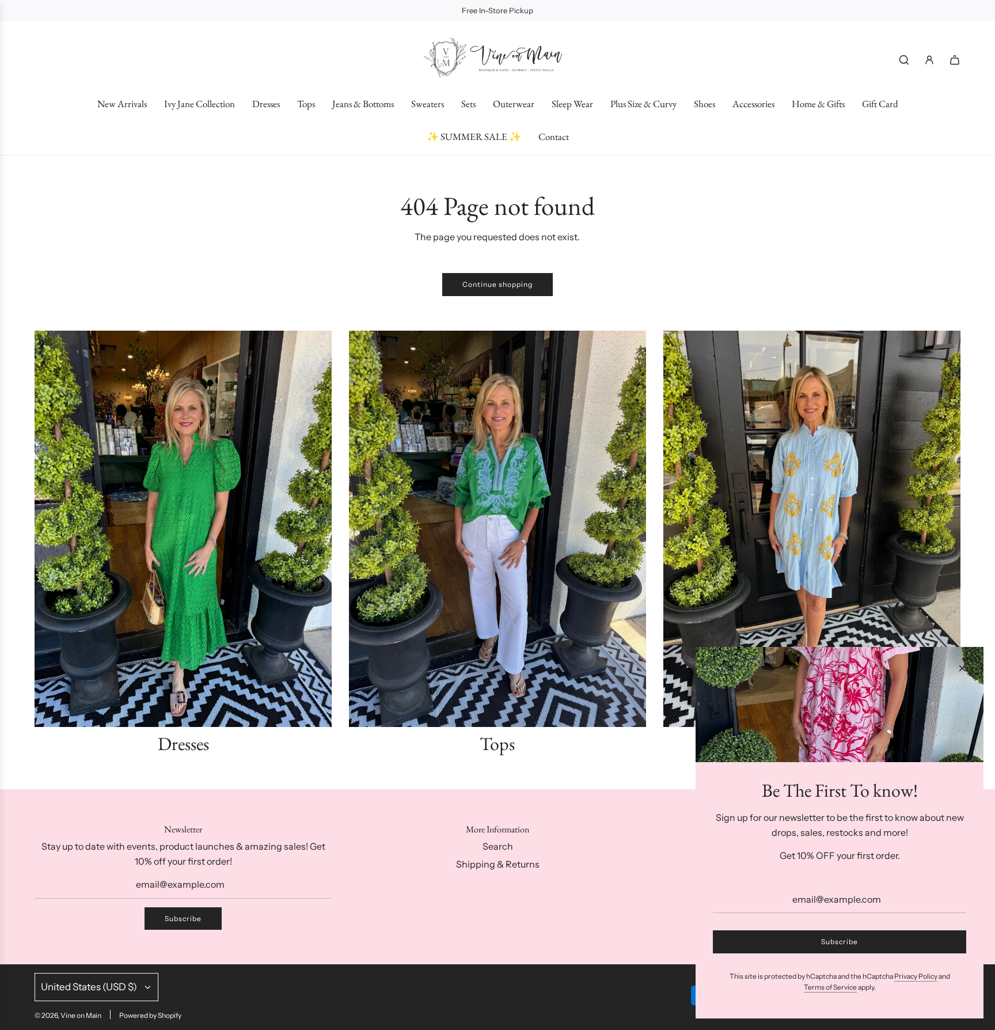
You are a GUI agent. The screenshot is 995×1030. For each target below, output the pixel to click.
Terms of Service (830, 987)
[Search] (904, 60)
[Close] (962, 668)
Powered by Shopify (150, 1015)
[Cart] (954, 60)
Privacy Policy (915, 976)
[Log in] (929, 60)
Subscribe (183, 918)
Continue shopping (497, 284)
